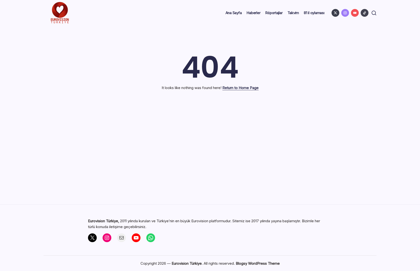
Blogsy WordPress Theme (258, 263)
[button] (373, 13)
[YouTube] (136, 237)
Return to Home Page (240, 87)
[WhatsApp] (150, 237)
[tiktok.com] (364, 13)
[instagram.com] (345, 13)
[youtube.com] (355, 13)
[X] (92, 237)
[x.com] (335, 13)
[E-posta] (121, 237)
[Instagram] (107, 237)
